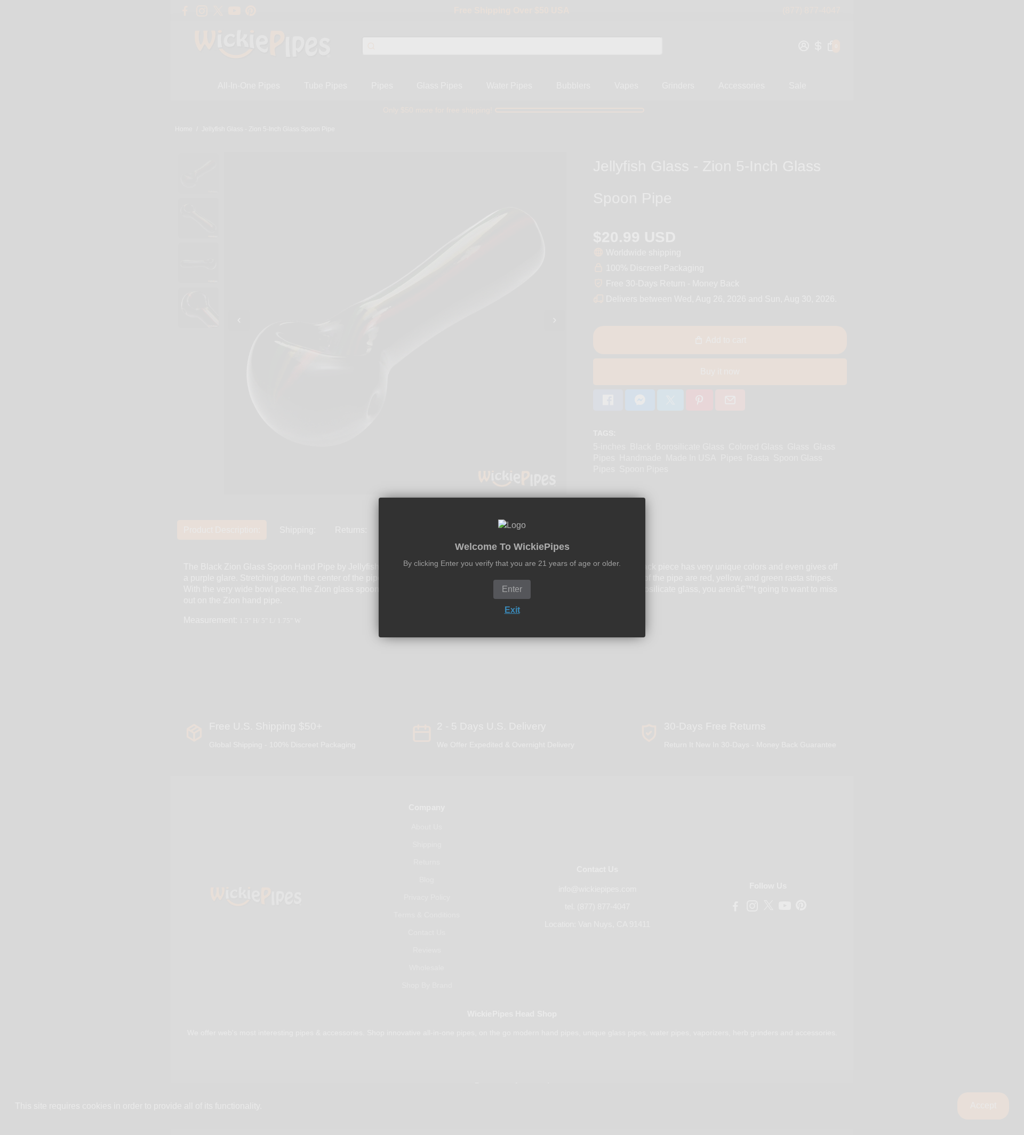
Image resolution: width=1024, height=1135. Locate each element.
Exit (512, 609)
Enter (512, 589)
